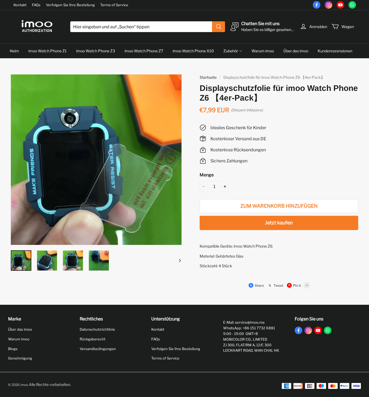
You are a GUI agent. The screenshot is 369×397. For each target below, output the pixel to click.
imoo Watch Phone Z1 (47, 51)
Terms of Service (114, 5)
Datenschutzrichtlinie (97, 329)
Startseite (208, 77)
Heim (14, 51)
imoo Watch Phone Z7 (144, 51)
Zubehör (230, 51)
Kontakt (20, 5)
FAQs (36, 5)
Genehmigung (20, 358)
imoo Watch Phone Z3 (95, 51)
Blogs (13, 349)
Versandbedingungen (98, 349)
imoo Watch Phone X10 (193, 51)
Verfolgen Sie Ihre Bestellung (70, 5)
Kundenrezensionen (335, 51)
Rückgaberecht (92, 339)
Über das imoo (295, 51)
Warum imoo (262, 51)
